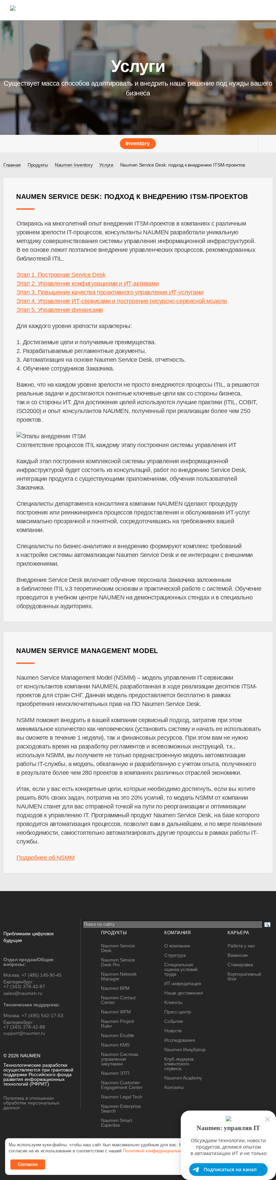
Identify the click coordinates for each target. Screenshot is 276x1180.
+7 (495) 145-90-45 (42, 975)
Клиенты (173, 1002)
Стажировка (240, 964)
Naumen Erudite (117, 1035)
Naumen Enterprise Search (121, 1108)
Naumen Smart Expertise (116, 1122)
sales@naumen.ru (22, 993)
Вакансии (238, 955)
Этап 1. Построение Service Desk (61, 274)
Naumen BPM (115, 988)
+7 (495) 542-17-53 (42, 1015)
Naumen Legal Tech (121, 1096)
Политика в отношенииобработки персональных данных (31, 1102)
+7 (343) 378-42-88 (24, 1027)
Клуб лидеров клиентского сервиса (179, 1064)
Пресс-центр (177, 1011)
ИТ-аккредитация (182, 983)
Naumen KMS (115, 1044)
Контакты (174, 1087)
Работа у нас (241, 945)
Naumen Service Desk (118, 948)
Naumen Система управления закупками (119, 1059)
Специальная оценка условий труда (181, 969)
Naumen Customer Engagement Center (121, 1085)
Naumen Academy (183, 1077)
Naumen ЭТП (115, 1073)
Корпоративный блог (244, 976)
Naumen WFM (116, 1011)
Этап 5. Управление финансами (59, 309)
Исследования (179, 1040)
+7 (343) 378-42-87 (24, 986)
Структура (174, 955)
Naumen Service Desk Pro (118, 962)
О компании (177, 945)
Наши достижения (183, 993)
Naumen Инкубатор (185, 1049)
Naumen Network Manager (119, 976)
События (173, 1021)
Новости (173, 1030)
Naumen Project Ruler (117, 1023)
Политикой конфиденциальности (156, 1150)
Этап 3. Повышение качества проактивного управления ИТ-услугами (109, 292)
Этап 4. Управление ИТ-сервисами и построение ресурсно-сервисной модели (121, 301)
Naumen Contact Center (118, 1000)
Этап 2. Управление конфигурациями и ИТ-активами (87, 283)
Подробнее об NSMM (45, 857)
